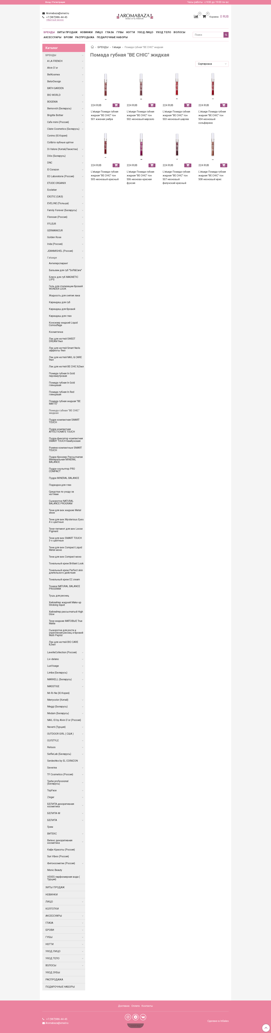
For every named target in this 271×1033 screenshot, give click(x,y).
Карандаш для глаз (60, 315)
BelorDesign (54, 81)
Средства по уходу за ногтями (61, 493)
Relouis (51, 747)
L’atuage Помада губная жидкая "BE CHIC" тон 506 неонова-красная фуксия (140, 177)
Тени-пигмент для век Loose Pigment (66, 530)
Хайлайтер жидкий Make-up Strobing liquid (65, 603)
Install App (135, 1026)
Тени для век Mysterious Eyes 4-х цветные (66, 520)
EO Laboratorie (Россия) (60, 176)
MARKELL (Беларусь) (59, 679)
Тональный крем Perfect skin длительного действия (66, 571)
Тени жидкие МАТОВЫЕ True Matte (65, 622)
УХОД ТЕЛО (163, 32)
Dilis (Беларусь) (56, 155)
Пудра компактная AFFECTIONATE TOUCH (62, 430)
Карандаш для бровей (62, 309)
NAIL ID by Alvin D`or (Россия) (64, 720)
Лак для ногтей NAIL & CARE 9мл (65, 358)
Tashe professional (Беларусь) (57, 782)
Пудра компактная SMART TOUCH (64, 421)
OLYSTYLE (53, 740)
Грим (50, 826)
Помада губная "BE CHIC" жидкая (64, 411)
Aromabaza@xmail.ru (57, 13)
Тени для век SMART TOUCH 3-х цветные (65, 539)
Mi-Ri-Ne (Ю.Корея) (58, 693)
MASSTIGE (53, 686)
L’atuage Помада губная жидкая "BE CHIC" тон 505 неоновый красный (105, 175)
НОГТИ (130, 32)
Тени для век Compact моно (65, 556)
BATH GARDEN (55, 88)
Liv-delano (53, 659)
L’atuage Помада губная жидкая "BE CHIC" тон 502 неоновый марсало (140, 115)
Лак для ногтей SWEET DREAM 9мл (62, 340)
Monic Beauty (54, 870)
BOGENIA (52, 101)
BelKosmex (53, 74)
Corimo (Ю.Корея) (57, 135)
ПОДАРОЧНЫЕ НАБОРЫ (112, 37)
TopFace (52, 790)
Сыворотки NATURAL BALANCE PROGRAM (61, 502)
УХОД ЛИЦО (145, 32)
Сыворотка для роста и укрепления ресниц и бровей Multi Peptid (66, 633)
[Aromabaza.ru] (135, 15)
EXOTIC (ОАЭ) (55, 196)
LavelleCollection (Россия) (62, 652)
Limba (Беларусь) (57, 672)
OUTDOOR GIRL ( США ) (60, 733)
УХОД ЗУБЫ (52, 972)
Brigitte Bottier (55, 115)
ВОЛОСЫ (179, 32)
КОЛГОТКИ (52, 908)
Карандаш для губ (59, 302)
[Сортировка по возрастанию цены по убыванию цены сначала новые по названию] (212, 64)
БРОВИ (68, 37)
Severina (52, 767)
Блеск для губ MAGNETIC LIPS (63, 278)
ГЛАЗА (109, 32)
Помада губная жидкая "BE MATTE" (64, 402)
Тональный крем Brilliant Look (66, 563)
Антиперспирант (58, 263)
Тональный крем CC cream (64, 579)
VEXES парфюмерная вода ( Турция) (63, 878)
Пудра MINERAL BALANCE (64, 478)
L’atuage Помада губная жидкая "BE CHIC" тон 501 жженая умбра (104, 115)
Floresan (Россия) (57, 216)
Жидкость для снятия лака (64, 295)
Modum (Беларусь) (58, 713)
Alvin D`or (52, 67)
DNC (49, 162)
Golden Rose (54, 237)
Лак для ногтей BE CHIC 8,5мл (66, 366)
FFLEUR (51, 223)
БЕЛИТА (52, 820)
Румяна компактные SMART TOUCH (65, 449)
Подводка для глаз (60, 484)
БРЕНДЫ (49, 32)
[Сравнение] (196, 16)
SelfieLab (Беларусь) (59, 753)
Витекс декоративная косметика (59, 841)
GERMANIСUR (55, 230)
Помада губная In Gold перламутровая (62, 374)
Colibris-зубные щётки (60, 142)
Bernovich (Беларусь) (59, 108)
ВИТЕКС (52, 833)
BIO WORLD (54, 94)
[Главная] (92, 47)
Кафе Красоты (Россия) (61, 849)
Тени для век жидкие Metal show (65, 511)
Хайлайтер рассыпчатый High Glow (66, 613)
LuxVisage (53, 665)
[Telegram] (135, 1017)
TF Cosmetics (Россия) (60, 774)
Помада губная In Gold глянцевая (62, 384)
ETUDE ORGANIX (56, 183)
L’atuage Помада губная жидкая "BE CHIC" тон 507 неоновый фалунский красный (176, 177)
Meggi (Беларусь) (57, 706)
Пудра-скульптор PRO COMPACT (62, 470)
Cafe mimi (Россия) (58, 122)
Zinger (50, 797)
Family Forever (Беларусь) (62, 210)
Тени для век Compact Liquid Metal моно (65, 548)
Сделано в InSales (218, 1021)
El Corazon (53, 169)
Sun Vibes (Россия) (58, 856)
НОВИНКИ (86, 32)
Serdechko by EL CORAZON (62, 760)
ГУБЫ (120, 32)
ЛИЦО (99, 32)
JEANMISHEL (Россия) (60, 250)
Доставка (123, 1005)
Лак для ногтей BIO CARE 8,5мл (63, 643)
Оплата (135, 1005)
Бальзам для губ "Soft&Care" (65, 270)
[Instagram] (128, 1017)
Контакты (147, 1005)
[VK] (143, 1017)
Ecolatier (52, 189)
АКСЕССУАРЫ (52, 37)
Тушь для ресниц (59, 595)
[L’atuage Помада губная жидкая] (105, 86)
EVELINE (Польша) (58, 203)
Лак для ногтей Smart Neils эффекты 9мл (64, 349)
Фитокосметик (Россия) (61, 863)
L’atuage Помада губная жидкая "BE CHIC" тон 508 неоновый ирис (212, 175)
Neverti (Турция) (56, 726)
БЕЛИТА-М (53, 813)
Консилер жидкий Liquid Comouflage (63, 324)
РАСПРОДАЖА (84, 37)
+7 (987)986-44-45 (56, 17)
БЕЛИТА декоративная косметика (60, 805)
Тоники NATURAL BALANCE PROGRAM (64, 587)
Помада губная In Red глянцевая (61, 393)
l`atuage (116, 47)
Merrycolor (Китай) (57, 699)
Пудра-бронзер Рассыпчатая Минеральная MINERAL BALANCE (66, 459)
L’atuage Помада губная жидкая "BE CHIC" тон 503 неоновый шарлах (176, 115)
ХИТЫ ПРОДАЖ (67, 32)
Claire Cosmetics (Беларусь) (63, 128)
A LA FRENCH (54, 61)
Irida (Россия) (55, 244)
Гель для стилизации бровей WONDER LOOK (66, 287)
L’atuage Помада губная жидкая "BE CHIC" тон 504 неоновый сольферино (212, 117)
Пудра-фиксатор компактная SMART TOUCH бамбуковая (66, 439)
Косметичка (56, 331)
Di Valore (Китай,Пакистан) (62, 149)
